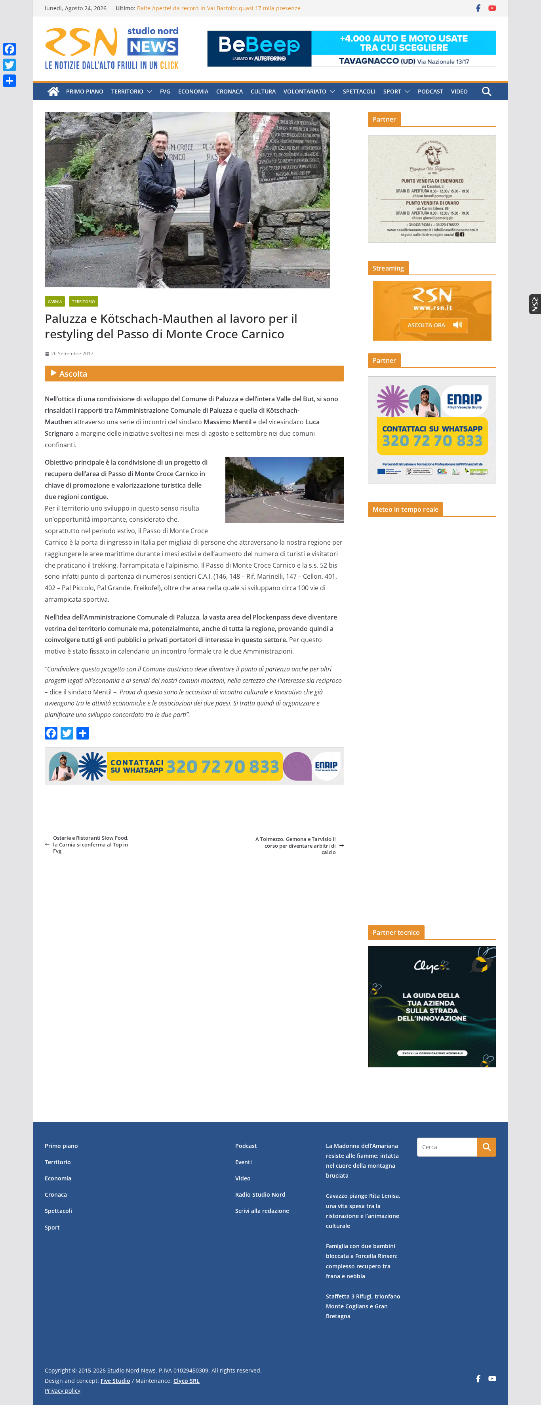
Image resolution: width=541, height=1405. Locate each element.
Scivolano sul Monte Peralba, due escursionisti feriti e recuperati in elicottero (239, 4)
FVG (165, 91)
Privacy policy (62, 1390)
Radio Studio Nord (260, 1194)
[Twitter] (9, 65)
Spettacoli (359, 91)
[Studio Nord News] (53, 91)
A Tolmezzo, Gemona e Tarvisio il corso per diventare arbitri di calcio (295, 845)
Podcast (430, 91)
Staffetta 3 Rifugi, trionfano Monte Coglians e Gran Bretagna (363, 1306)
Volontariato (305, 91)
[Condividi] (9, 81)
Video (459, 91)
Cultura (263, 91)
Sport (392, 91)
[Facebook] (9, 49)
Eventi (243, 1162)
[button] (147, 91)
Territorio (127, 91)
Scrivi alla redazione (262, 1210)
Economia (193, 91)
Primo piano (84, 91)
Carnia (55, 301)
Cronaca (229, 91)
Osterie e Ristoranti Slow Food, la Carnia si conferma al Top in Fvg (91, 844)
